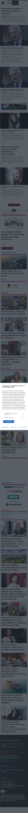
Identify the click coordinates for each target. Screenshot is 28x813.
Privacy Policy (22, 427)
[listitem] (14, 414)
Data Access (14, 427)
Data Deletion (5, 427)
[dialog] (14, 406)
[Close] (24, 385)
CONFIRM (9, 421)
